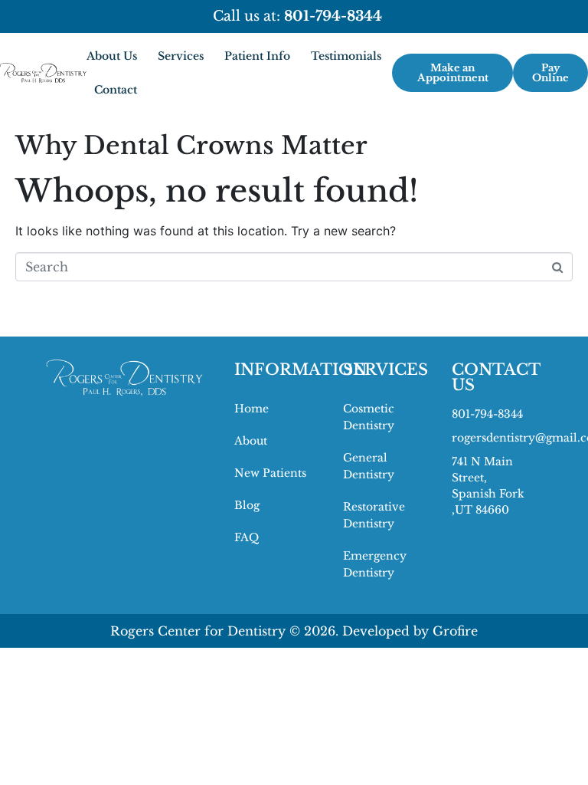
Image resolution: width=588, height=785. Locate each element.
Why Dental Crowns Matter (191, 145)
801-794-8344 (487, 414)
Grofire (455, 631)
